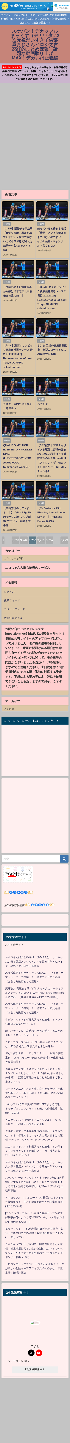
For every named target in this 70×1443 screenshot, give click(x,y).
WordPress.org (13, 618)
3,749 (24, 540)
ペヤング (42, 404)
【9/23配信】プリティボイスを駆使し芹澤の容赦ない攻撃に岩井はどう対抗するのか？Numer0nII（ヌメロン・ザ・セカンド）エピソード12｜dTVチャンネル (51, 458)
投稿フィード (12, 600)
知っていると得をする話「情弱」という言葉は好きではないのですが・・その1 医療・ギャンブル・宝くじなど (51, 237)
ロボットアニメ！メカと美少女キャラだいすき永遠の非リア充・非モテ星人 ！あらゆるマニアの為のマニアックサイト (34, 1092)
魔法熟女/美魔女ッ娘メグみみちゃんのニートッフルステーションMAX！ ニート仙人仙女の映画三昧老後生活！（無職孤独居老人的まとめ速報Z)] (34, 992)
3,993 (64, 540)
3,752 (49, 540)
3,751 (41, 540)
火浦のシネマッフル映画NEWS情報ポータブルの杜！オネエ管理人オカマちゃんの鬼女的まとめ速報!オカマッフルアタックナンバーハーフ (34, 1135)
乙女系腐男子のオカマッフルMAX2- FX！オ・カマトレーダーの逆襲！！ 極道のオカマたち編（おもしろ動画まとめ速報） (34, 977)
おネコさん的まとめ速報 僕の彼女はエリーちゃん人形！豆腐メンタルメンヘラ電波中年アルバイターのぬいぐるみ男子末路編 (34, 961)
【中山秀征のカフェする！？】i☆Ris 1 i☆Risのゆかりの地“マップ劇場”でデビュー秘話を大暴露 (17, 517)
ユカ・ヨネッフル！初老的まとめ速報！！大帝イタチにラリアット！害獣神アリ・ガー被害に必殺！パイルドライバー (34, 1150)
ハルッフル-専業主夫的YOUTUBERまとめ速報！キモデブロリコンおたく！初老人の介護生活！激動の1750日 (34, 1108)
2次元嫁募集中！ (35, 1369)
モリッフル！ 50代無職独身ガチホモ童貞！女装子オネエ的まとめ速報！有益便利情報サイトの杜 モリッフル (34, 1233)
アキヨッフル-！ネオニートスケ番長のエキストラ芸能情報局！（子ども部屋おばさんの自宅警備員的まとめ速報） (34, 1201)
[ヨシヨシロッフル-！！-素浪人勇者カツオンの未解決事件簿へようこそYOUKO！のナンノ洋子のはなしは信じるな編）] (34, 1217)
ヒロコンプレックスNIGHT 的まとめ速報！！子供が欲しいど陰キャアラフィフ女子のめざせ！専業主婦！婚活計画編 (34, 1268)
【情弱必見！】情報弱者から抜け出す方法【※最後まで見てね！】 (17, 291)
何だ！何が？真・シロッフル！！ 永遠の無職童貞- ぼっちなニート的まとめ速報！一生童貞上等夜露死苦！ (34, 1057)
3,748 (15, 540)
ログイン (9, 591)
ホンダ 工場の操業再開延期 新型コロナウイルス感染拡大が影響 (52, 349)
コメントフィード (14, 609)
